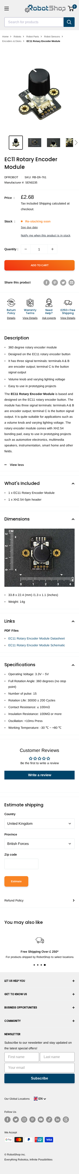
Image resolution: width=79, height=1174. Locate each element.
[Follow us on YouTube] (41, 1119)
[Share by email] (71, 282)
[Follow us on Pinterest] (32, 1119)
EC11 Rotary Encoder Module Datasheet (36, 638)
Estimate (16, 881)
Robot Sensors (52, 36)
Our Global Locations (17, 1098)
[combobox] (34, 22)
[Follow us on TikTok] (49, 1119)
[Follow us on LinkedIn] (57, 1119)
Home (5, 36)
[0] (71, 8)
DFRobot (11, 177)
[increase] (52, 249)
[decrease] (25, 249)
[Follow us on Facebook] (7, 1119)
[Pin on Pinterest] (55, 282)
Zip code (10, 854)
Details (11, 318)
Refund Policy (13, 900)
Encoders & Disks (12, 41)
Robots (17, 36)
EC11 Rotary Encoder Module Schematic (36, 645)
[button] (76, 143)
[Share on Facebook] (46, 282)
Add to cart (39, 265)
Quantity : (11, 249)
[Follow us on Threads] (66, 1119)
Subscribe (39, 1078)
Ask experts (49, 318)
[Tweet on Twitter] (63, 282)
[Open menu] (6, 8)
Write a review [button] (39, 775)
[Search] (69, 22)
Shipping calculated (52, 203)
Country (10, 814)
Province (10, 834)
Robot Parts (32, 36)
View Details (30, 318)
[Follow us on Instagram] (24, 1119)
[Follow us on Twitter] (16, 1119)
